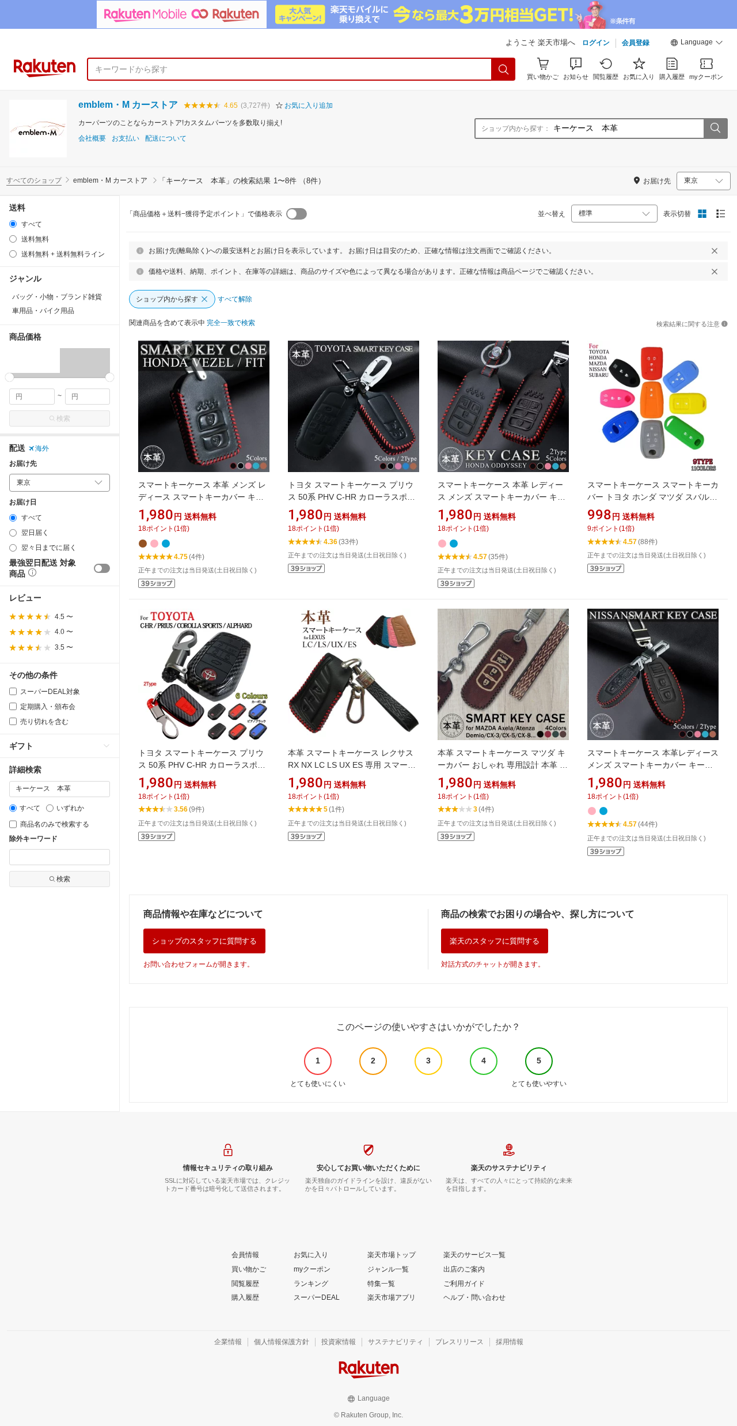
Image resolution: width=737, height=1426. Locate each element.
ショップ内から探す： (515, 129)
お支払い (125, 138)
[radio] (13, 224)
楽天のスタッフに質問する (495, 941)
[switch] (102, 568)
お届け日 (23, 502)
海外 (42, 448)
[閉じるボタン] (714, 251)
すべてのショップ (34, 180)
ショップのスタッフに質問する (204, 941)
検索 (63, 418)
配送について (166, 138)
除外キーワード (33, 839)
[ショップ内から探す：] (715, 128)
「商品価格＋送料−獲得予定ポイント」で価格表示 (204, 214)
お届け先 (23, 463)
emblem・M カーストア (128, 105)
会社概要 (92, 138)
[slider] (9, 377)
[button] (696, 44)
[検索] (503, 69)
